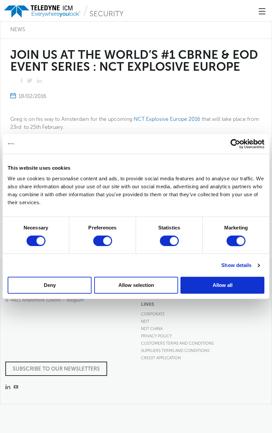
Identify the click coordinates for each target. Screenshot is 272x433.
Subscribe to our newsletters (56, 369)
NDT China (152, 328)
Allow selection (136, 285)
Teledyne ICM (43, 11)
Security (107, 13)
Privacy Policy (156, 336)
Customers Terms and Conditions (177, 343)
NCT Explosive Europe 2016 (167, 119)
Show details (236, 265)
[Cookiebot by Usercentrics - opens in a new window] (235, 144)
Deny (50, 285)
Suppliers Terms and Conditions (175, 350)
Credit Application (161, 358)
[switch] (102, 240)
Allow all (223, 285)
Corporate (153, 314)
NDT (145, 321)
